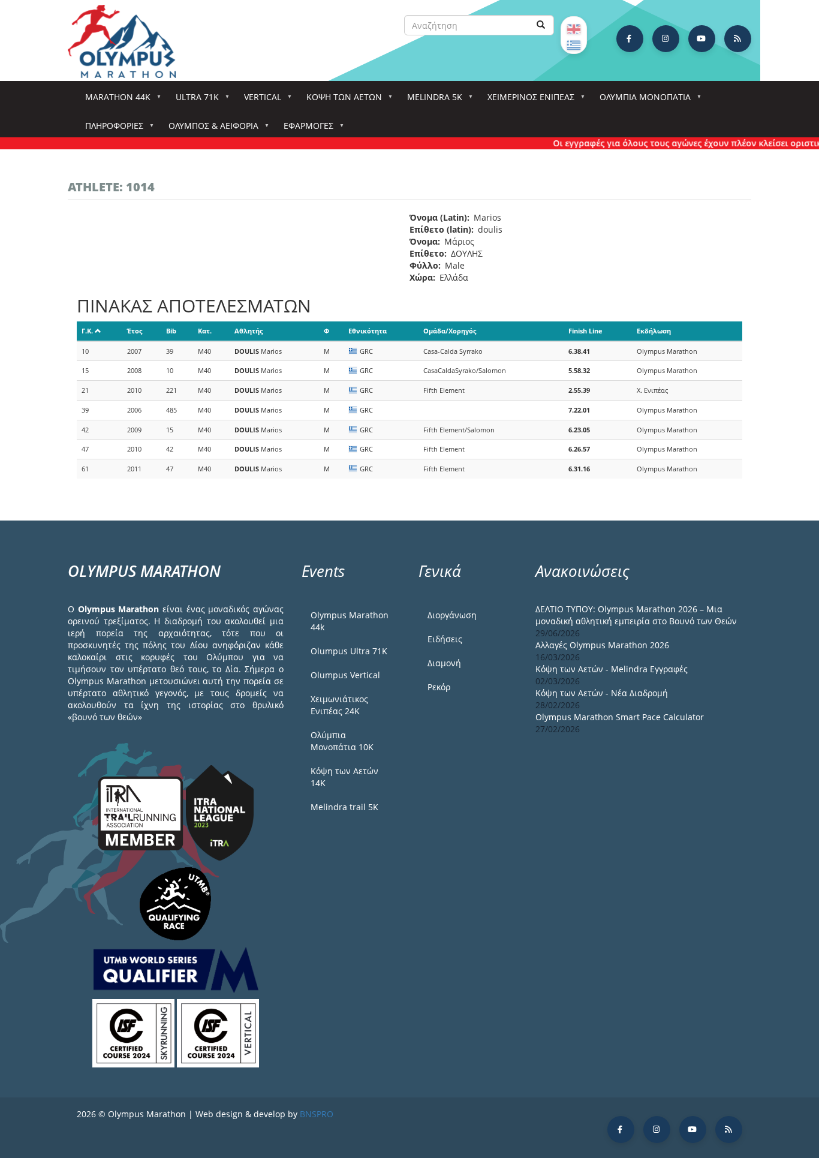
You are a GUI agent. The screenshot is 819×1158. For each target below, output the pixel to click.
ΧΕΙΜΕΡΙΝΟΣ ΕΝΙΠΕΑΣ (526, 100)
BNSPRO (316, 1114)
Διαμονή (444, 663)
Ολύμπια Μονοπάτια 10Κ (342, 741)
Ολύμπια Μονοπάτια (641, 100)
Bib (171, 330)
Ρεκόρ (438, 687)
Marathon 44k (113, 100)
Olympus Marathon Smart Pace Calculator (619, 717)
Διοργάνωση (452, 615)
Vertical (258, 100)
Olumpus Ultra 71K (349, 651)
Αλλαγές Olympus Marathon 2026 (602, 645)
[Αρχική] (128, 41)
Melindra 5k (430, 100)
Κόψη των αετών (340, 100)
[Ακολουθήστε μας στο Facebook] (629, 38)
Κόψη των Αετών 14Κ (344, 777)
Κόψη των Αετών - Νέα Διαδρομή (601, 693)
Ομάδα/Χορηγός (449, 330)
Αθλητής (248, 330)
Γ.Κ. (87, 330)
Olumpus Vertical (345, 675)
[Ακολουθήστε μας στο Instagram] (665, 38)
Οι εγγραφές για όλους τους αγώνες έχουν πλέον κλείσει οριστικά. (677, 143)
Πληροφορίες (110, 129)
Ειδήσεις (444, 639)
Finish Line (585, 330)
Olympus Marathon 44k (350, 621)
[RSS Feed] (737, 38)
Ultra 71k (193, 100)
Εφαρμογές (304, 129)
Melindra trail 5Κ (344, 807)
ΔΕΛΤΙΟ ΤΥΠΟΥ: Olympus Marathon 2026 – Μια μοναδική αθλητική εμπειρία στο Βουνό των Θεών (636, 615)
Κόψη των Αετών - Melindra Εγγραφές (611, 669)
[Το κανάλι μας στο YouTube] (701, 38)
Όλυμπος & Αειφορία (209, 129)
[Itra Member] (142, 811)
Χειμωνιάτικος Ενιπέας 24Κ (339, 705)
